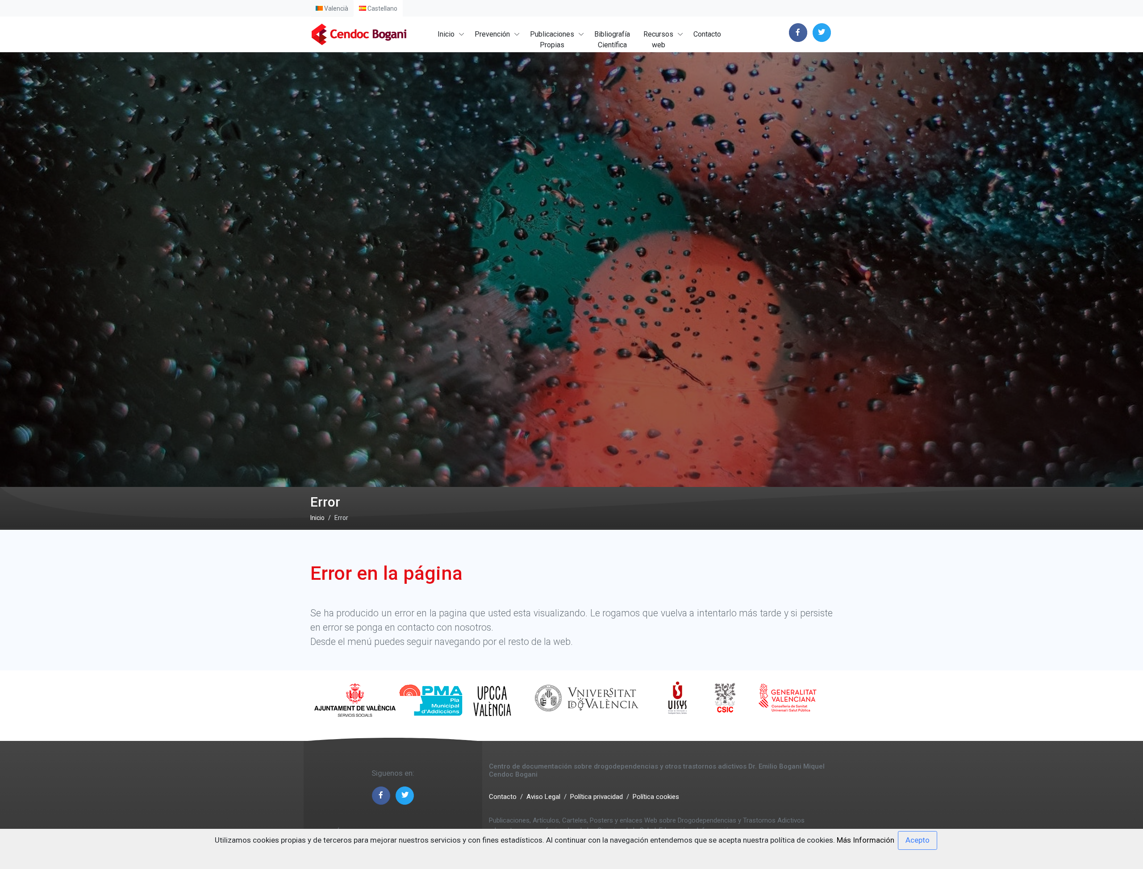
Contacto (707, 34)
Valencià (335, 8)
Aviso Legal (543, 797)
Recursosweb (658, 39)
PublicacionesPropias (552, 39)
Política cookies (656, 797)
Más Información (865, 840)
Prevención (492, 34)
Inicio (446, 34)
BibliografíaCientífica (612, 39)
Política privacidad (596, 797)
